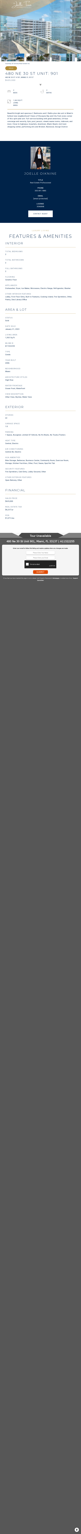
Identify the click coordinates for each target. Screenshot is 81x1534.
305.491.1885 (40, 191)
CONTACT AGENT (40, 214)
